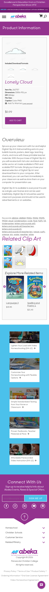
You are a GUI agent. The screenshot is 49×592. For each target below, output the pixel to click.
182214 (15, 218)
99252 (35, 218)
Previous (4, 286)
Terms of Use (24, 571)
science (5, 235)
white (31, 235)
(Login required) (27, 103)
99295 (41, 218)
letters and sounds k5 (11, 229)
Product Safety (38, 571)
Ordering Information (10, 576)
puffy (42, 232)
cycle (29, 221)
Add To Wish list (14, 103)
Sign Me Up (35, 498)
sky (11, 235)
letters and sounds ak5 (25, 224)
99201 (29, 218)
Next (44, 286)
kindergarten (8, 224)
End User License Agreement (35, 576)
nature (36, 232)
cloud (10, 221)
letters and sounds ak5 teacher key (18, 226)
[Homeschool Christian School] (6, 506)
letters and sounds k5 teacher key (17, 232)
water (16, 235)
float (35, 221)
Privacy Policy (10, 571)
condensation (20, 221)
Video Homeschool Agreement (24, 580)
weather (24, 235)
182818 (22, 218)
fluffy (40, 221)
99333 (4, 221)
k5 (45, 221)
